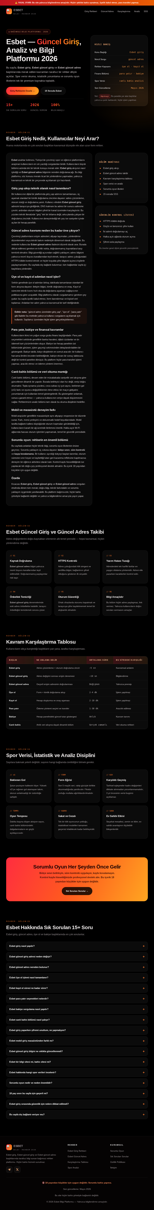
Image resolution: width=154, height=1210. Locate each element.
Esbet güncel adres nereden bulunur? (29, 967)
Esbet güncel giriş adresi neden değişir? (30, 956)
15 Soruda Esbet (53, 90)
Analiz (137, 11)
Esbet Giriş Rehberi (77, 1151)
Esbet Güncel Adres (77, 1156)
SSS (146, 11)
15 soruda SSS (110, 194)
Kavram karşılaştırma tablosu (117, 178)
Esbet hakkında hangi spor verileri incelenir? (32, 1072)
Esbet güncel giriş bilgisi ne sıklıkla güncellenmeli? (36, 1051)
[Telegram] (9, 1169)
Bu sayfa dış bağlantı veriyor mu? (27, 1114)
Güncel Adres (107, 11)
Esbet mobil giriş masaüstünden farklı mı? (31, 1040)
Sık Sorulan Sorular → (77, 891)
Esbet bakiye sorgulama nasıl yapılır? (28, 1009)
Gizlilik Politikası (117, 1162)
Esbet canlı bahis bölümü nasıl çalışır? (29, 1019)
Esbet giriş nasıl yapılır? (22, 946)
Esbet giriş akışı (111, 168)
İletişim (113, 1168)
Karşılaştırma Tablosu (78, 1162)
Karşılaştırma (124, 11)
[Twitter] (17, 1169)
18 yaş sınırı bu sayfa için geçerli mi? (28, 1093)
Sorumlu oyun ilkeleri (113, 189)
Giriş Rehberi (91, 11)
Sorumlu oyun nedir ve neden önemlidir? (30, 1082)
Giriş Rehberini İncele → (22, 90)
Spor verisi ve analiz (113, 184)
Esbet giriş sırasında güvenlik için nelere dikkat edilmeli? (39, 1104)
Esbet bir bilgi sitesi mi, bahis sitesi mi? (30, 1062)
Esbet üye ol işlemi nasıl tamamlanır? (28, 977)
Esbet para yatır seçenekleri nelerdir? (28, 998)
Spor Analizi (73, 1168)
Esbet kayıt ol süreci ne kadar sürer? (28, 988)
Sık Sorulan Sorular (119, 1156)
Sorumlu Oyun (117, 1151)
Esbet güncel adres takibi (115, 173)
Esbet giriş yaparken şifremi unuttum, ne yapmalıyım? (37, 1030)
